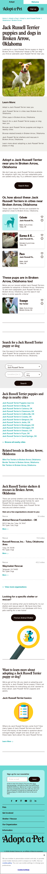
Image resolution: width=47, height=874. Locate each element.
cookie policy (7, 863)
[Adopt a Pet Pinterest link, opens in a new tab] (21, 801)
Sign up (33, 9)
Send (34, 779)
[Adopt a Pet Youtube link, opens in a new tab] (26, 801)
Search (23, 383)
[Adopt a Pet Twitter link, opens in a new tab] (16, 801)
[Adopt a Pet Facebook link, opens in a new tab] (12, 801)
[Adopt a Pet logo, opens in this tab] (23, 842)
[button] (42, 216)
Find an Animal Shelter (23, 618)
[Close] (44, 855)
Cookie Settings (23, 870)
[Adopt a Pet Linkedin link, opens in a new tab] (35, 801)
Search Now (23, 186)
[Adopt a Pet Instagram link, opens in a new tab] (31, 801)
